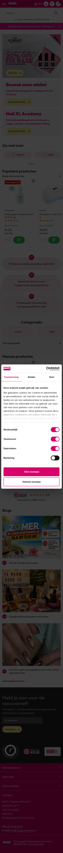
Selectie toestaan (31, 481)
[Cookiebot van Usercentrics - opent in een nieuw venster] (46, 369)
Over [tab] (51, 377)
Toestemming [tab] (11, 377)
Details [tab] (31, 377)
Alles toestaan (31, 471)
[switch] (55, 439)
